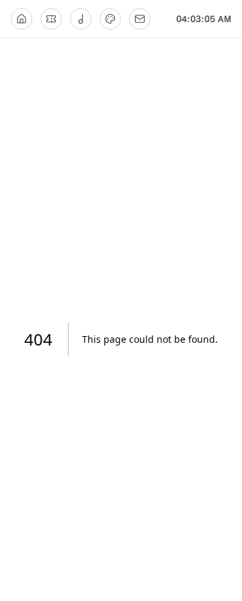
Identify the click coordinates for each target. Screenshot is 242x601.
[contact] (140, 19)
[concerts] (51, 19)
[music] (80, 19)
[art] (110, 19)
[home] (21, 19)
